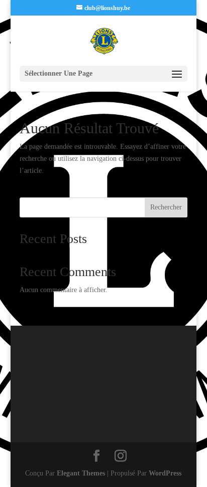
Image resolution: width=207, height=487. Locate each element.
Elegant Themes (81, 473)
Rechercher (166, 207)
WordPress (165, 473)
